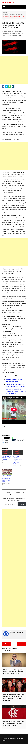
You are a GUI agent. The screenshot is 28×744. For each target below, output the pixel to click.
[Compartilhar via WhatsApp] (9, 86)
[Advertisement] (14, 70)
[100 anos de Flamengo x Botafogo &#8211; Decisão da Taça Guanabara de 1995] (18, 452)
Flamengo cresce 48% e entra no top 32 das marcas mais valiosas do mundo (13, 723)
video (9, 36)
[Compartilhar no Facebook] (3, 86)
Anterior (7, 644)
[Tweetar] (6, 86)
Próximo (21, 644)
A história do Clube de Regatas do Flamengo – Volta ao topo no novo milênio (6, 478)
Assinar (22, 504)
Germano (10, 35)
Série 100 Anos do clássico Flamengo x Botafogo (6, 457)
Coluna (22, 33)
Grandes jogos (16, 35)
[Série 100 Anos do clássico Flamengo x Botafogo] (7, 452)
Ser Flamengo (8, 2)
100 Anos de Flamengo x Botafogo (11, 33)
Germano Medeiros (8, 31)
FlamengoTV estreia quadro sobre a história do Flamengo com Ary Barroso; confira (13, 671)
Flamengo (4, 35)
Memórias (4, 36)
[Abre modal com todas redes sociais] (13, 86)
